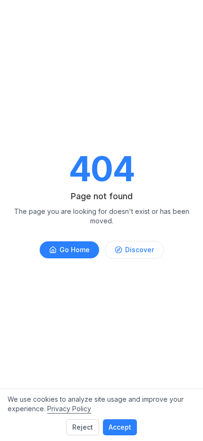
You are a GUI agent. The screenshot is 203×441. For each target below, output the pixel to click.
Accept (120, 427)
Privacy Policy (69, 409)
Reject (82, 427)
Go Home (74, 250)
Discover (139, 250)
